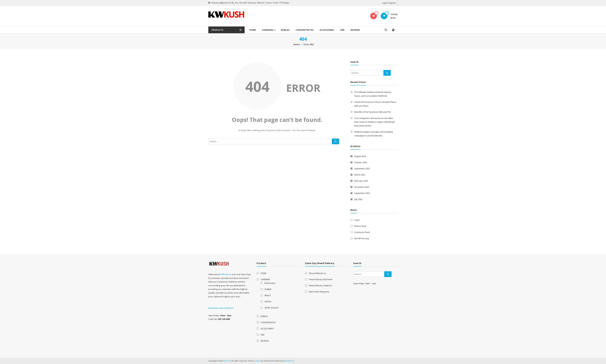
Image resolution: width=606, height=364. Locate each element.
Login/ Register (389, 3)
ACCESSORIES (327, 29)
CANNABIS (267, 29)
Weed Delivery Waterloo (320, 285)
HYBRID (267, 289)
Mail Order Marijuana (319, 291)
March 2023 (359, 174)
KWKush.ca (225, 274)
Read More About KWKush (221, 308)
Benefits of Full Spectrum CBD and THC (372, 112)
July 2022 (358, 199)
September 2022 (362, 193)
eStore (258, 361)
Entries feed (360, 226)
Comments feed (362, 232)
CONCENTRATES (305, 29)
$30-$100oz (270, 283)
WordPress (289, 361)
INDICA (267, 295)
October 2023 (360, 162)
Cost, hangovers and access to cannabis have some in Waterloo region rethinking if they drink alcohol (374, 122)
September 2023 (362, 168)
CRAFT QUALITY (271, 307)
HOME (252, 29)
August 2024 (360, 156)
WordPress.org (361, 238)
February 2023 (361, 180)
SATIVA (267, 301)
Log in (357, 219)
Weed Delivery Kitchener (321, 279)
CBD (342, 29)
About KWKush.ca (317, 273)
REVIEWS (355, 29)
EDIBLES (285, 29)
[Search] (335, 141)
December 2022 (361, 187)
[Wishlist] (374, 16)
